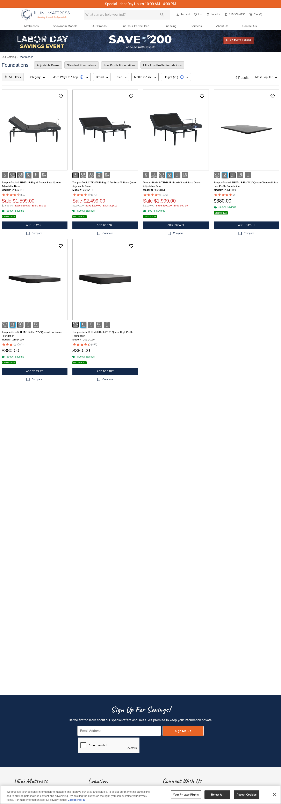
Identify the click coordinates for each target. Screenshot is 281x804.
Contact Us (249, 26)
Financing (170, 26)
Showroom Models (65, 26)
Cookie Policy (76, 799)
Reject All (217, 794)
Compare (37, 233)
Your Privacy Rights (186, 794)
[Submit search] (162, 14)
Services (196, 26)
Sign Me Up (183, 731)
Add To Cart (34, 225)
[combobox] (36, 77)
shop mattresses (239, 40)
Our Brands (99, 26)
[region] (140, 795)
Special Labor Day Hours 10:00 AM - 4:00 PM (140, 4)
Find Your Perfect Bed (135, 26)
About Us (222, 26)
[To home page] (45, 14)
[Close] (274, 794)
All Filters (15, 77)
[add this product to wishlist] (61, 96)
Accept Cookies (247, 794)
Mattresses (31, 26)
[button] (177, 14)
